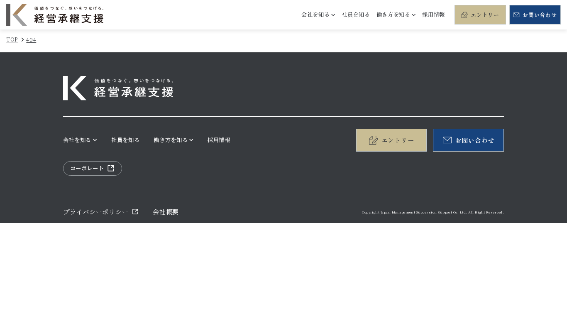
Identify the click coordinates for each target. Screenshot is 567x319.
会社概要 (166, 211)
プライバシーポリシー (96, 211)
